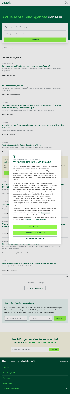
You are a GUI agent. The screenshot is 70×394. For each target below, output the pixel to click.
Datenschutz (45, 213)
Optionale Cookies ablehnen (35, 233)
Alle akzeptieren (35, 227)
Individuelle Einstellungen (35, 238)
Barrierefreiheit (41, 219)
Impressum (29, 219)
